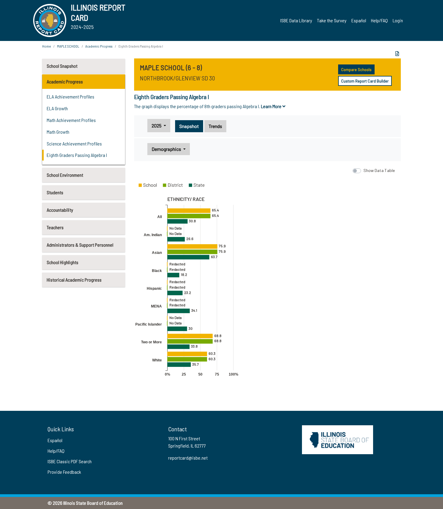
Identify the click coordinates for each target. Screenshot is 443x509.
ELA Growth (57, 108)
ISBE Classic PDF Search (70, 461)
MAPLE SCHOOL (68, 46)
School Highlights (62, 262)
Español (358, 20)
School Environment (65, 175)
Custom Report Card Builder (365, 80)
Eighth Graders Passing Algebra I (77, 155)
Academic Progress (65, 81)
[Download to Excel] (397, 53)
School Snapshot (62, 66)
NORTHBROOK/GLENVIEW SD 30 (177, 78)
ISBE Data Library (296, 20)
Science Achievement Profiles (74, 143)
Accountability (60, 210)
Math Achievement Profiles (71, 120)
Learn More (271, 106)
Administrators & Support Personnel (80, 245)
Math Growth (58, 132)
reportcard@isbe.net (188, 458)
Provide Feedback (64, 472)
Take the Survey (332, 20)
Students (55, 192)
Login (398, 20)
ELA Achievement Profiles (70, 96)
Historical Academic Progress (74, 280)
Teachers (55, 227)
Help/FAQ (379, 20)
